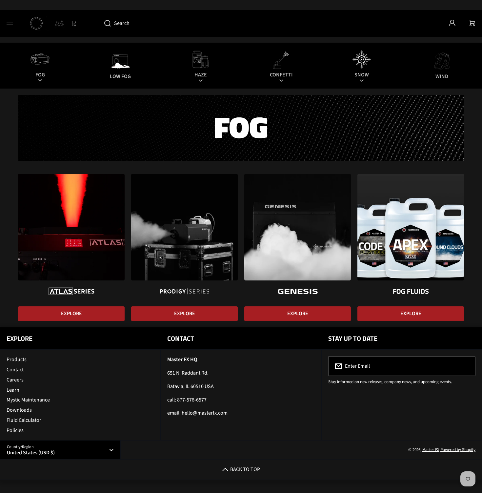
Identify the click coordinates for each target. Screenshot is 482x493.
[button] (472, 23)
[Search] (104, 23)
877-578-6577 (192, 399)
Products (17, 359)
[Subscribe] (466, 366)
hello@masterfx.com (205, 413)
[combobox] (269, 23)
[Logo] (58, 23)
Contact (15, 369)
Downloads (19, 410)
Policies (15, 430)
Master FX (430, 450)
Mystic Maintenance (28, 399)
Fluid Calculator (24, 420)
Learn (13, 390)
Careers (15, 379)
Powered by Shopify (457, 450)
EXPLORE (71, 313)
